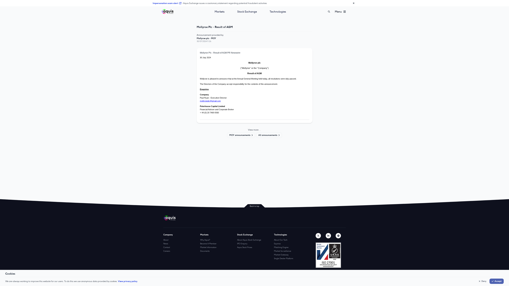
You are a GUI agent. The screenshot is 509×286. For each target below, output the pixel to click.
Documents (205, 251)
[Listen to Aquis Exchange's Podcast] (338, 235)
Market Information (208, 247)
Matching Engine (281, 247)
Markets (220, 11)
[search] (329, 11)
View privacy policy (127, 281)
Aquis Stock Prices (244, 247)
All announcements (267, 135)
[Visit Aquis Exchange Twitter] (318, 235)
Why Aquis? (205, 240)
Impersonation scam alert (165, 3)
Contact (166, 247)
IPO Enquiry (242, 243)
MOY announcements (239, 135)
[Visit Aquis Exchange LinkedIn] (328, 235)
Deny (483, 281)
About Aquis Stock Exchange (249, 240)
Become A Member (208, 243)
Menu (338, 11)
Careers (166, 251)
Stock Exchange (247, 11)
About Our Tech (280, 240)
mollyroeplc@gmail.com (210, 101)
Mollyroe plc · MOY (206, 38)
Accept (498, 281)
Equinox (277, 243)
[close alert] (353, 3)
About (165, 240)
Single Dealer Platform (283, 258)
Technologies (278, 11)
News (165, 243)
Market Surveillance (282, 251)
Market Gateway (281, 255)
